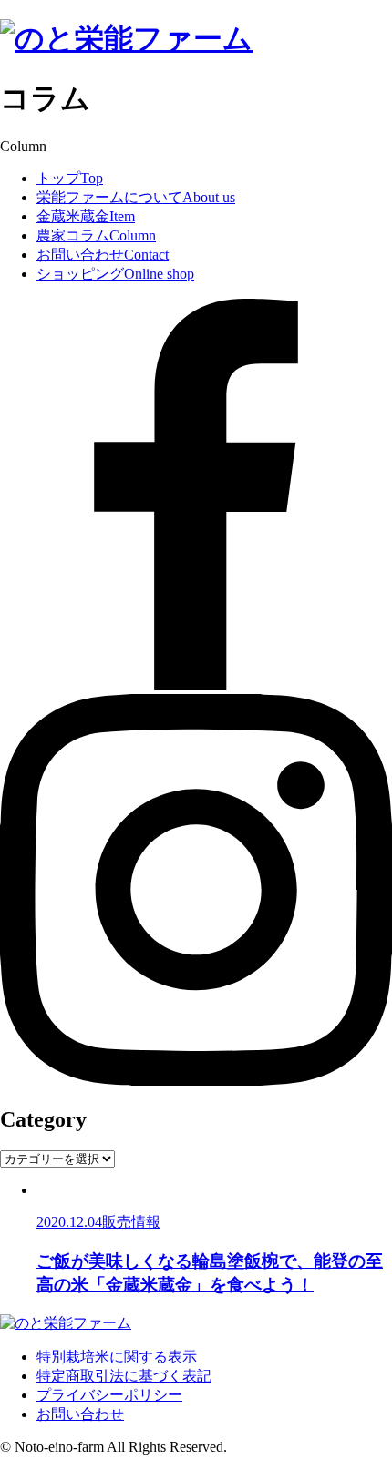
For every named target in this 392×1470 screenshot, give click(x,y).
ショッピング (115, 273)
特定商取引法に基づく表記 (123, 1375)
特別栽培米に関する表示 (116, 1356)
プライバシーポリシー (109, 1395)
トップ (69, 178)
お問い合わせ (102, 254)
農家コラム (96, 235)
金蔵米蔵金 (85, 216)
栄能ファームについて (135, 197)
